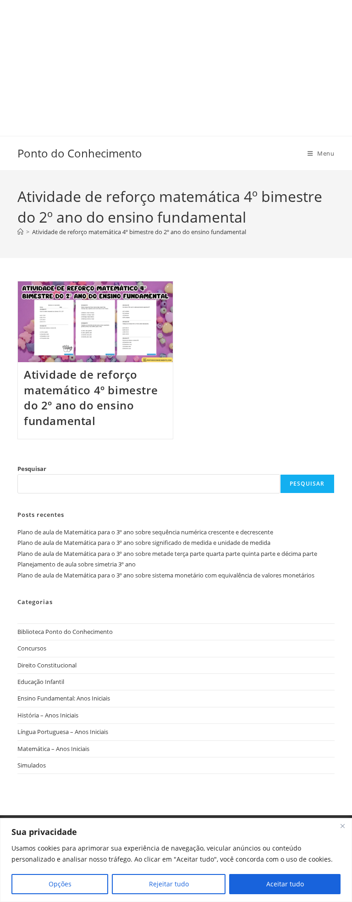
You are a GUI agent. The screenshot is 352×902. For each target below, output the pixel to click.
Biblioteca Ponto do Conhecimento (65, 631)
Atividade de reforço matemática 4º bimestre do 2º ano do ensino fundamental (139, 232)
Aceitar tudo (285, 884)
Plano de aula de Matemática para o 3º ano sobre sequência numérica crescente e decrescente (145, 532)
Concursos (31, 648)
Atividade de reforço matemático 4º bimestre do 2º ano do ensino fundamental (91, 397)
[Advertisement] (176, 64)
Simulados (31, 765)
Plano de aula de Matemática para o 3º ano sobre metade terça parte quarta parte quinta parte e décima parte (167, 553)
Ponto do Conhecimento (79, 153)
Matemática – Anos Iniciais (53, 749)
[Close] (342, 825)
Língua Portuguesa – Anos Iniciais (62, 732)
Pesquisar (31, 469)
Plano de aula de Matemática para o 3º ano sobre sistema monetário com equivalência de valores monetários (165, 575)
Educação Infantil (40, 682)
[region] (176, 860)
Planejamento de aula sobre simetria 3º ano (76, 564)
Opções (60, 884)
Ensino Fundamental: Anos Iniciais (63, 698)
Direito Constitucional (47, 665)
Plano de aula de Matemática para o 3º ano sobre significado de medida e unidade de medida (143, 542)
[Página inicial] (20, 232)
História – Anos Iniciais (47, 715)
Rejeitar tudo (169, 884)
